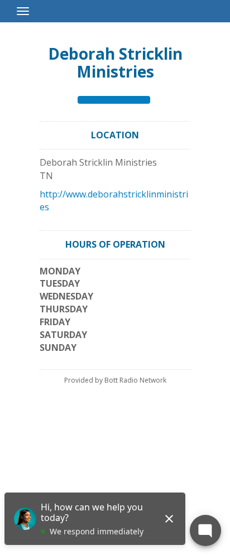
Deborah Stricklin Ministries (115, 62)
